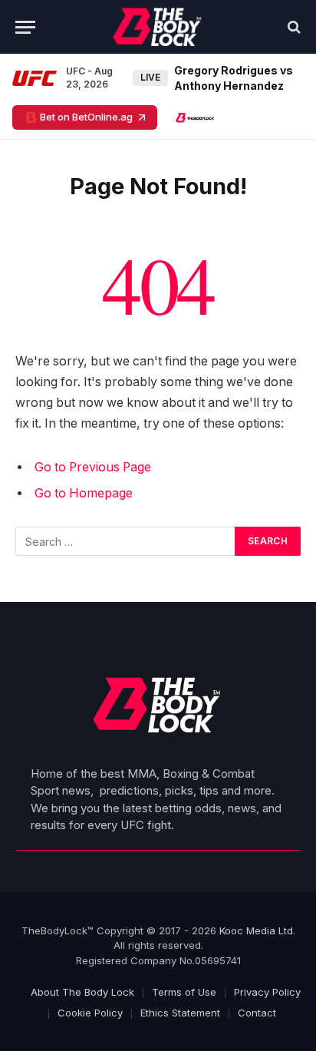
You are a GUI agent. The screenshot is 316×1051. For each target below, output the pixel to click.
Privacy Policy (267, 992)
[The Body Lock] (158, 27)
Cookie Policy (90, 1012)
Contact (257, 1012)
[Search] (293, 27)
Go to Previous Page (93, 467)
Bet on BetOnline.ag (86, 117)
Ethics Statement (180, 1012)
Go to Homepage (84, 493)
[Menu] (25, 27)
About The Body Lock (82, 992)
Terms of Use (184, 992)
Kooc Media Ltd (256, 930)
